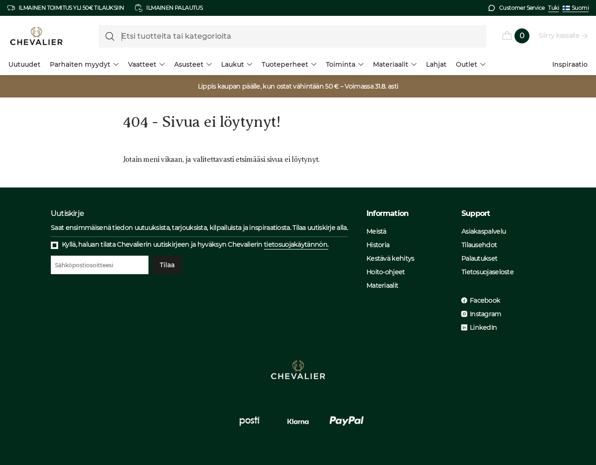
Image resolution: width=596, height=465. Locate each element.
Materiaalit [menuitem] (390, 64)
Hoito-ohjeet (385, 272)
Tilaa (167, 265)
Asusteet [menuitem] (188, 64)
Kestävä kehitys (390, 258)
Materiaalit (382, 285)
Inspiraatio (570, 64)
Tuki (553, 7)
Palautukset (479, 258)
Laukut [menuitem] (232, 64)
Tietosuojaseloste (487, 272)
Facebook (485, 300)
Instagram (485, 314)
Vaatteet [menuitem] (142, 64)
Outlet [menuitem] (466, 64)
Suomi (580, 7)
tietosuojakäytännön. (296, 244)
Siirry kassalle (559, 35)
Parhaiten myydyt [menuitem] (80, 64)
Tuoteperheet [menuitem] (285, 64)
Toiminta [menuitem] (340, 64)
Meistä (376, 231)
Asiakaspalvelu (483, 231)
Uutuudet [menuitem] (24, 64)
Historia (377, 245)
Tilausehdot (479, 245)
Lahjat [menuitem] (436, 64)
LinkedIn (483, 327)
